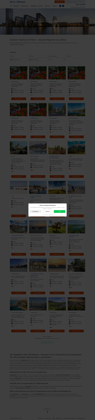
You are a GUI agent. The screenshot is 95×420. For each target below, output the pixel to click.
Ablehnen (47, 211)
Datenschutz (51, 214)
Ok (59, 211)
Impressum (46, 214)
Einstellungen (35, 211)
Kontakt (43, 214)
